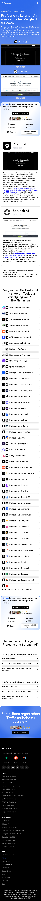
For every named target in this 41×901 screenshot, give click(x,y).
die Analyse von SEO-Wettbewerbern (20, 191)
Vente (29, 894)
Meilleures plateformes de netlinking (14, 831)
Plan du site (6, 878)
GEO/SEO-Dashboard (9, 802)
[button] (37, 3)
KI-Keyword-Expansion (9, 779)
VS (10, 11)
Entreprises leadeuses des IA (11, 834)
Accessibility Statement (18, 898)
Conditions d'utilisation (12, 894)
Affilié (4, 858)
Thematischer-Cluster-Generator (13, 796)
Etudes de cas (6, 871)
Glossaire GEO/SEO (8, 837)
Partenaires (6, 861)
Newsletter (5, 868)
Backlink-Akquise (8, 805)
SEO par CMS (6, 821)
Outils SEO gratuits (8, 847)
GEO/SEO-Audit (7, 783)
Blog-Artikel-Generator (9, 812)
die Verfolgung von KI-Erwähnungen (19, 189)
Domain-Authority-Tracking (11, 786)
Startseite (4, 11)
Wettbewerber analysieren (15, 256)
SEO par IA (5, 824)
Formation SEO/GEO (8, 844)
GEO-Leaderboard (11, 258)
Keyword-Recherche (9, 789)
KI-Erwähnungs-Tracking (10, 809)
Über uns (5, 881)
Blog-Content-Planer (9, 776)
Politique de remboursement (25, 892)
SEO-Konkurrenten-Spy (9, 799)
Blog (3, 884)
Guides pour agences (9, 840)
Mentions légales (21, 890)
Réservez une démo (8, 855)
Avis (3, 874)
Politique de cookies (28, 896)
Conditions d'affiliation (12, 896)
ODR (29, 898)
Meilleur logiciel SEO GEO (10, 827)
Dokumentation (7, 865)
